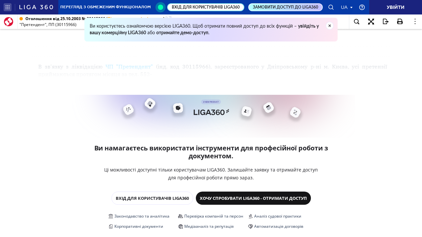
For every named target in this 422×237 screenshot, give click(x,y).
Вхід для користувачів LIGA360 (152, 198)
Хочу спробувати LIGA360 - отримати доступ (253, 198)
